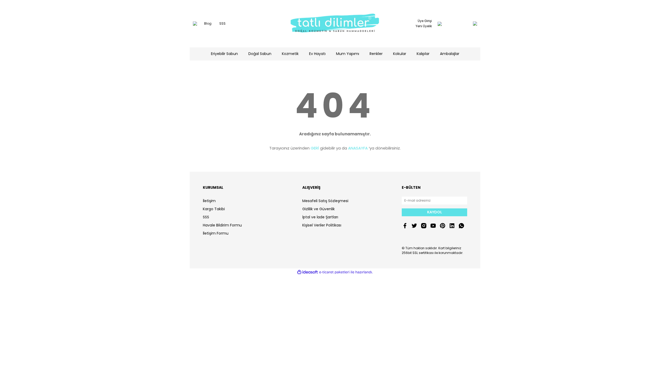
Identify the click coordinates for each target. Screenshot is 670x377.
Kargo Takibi (214, 209)
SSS (222, 23)
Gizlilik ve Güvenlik (318, 209)
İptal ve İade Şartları (320, 217)
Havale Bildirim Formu (222, 225)
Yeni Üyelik (424, 26)
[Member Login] (440, 23)
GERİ (315, 148)
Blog (207, 23)
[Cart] (464, 23)
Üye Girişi (425, 21)
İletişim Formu (215, 233)
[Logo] (335, 23)
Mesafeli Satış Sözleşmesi (325, 200)
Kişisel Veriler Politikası (321, 225)
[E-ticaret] (334, 272)
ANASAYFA (358, 148)
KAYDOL (434, 212)
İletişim (209, 200)
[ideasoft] (307, 272)
